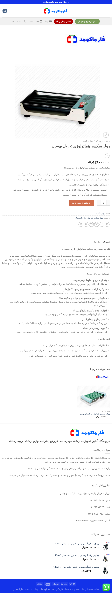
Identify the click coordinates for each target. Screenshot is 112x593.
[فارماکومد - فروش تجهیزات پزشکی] (56, 11)
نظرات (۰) (96, 242)
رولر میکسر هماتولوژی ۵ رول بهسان (89, 218)
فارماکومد (58, 589)
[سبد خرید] (4, 11)
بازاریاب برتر (18, 589)
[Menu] (108, 10)
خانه (108, 141)
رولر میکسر (88, 141)
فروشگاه (99, 141)
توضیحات (106, 242)
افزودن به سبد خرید (81, 202)
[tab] (106, 242)
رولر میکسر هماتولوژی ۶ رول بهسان (94, 413)
